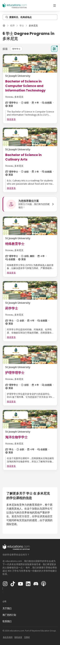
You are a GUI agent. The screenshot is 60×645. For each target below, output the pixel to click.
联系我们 (7, 621)
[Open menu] (54, 5)
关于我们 (7, 608)
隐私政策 (18, 637)
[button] (16, 48)
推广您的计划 (9, 614)
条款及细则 (7, 637)
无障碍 (27, 637)
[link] (33, 25)
